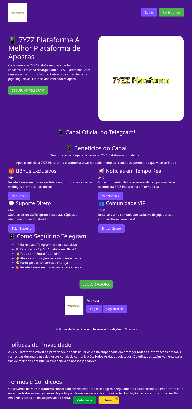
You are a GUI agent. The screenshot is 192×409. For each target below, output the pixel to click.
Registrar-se (171, 12)
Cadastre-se (84, 400)
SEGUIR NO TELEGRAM (28, 90)
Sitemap (131, 329)
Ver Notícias (110, 196)
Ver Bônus (19, 196)
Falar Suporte (21, 228)
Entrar (109, 400)
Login (149, 12)
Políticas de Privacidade (72, 329)
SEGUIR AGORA (96, 284)
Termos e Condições (107, 329)
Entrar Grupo (111, 228)
